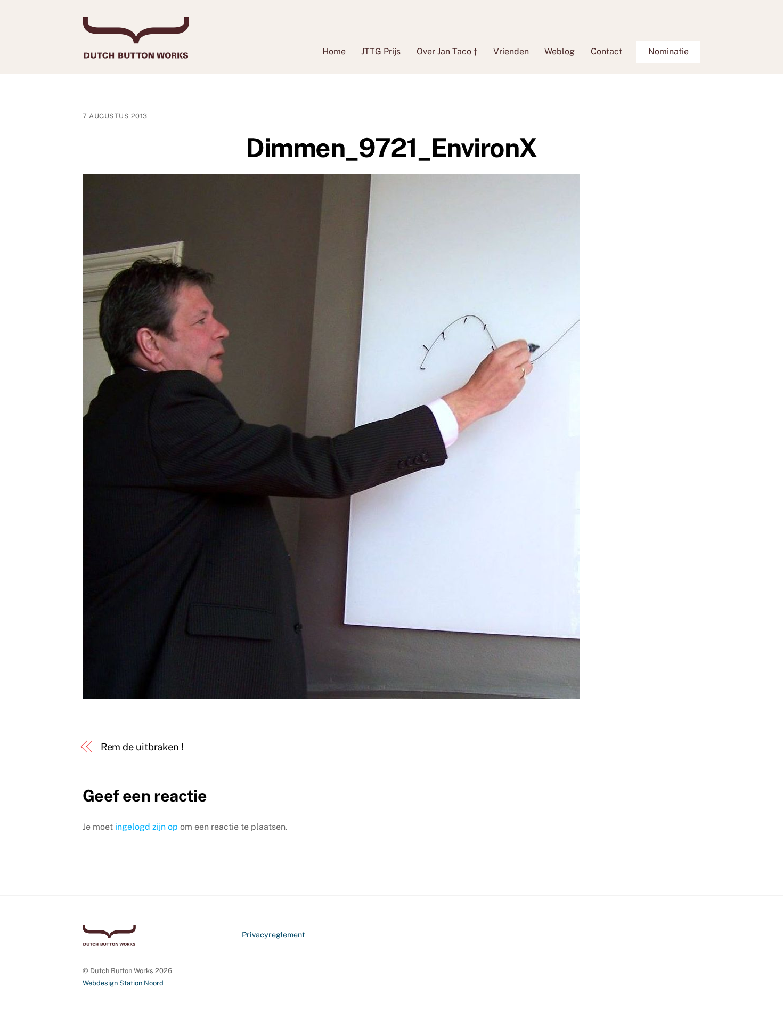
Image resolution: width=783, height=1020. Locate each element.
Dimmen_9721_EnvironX (391, 147)
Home (334, 51)
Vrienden (511, 51)
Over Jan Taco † (447, 51)
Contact (606, 51)
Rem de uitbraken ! (142, 746)
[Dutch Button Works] (136, 53)
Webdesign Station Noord (123, 983)
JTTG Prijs (381, 51)
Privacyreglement (273, 934)
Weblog (559, 51)
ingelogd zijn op (146, 827)
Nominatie (668, 51)
